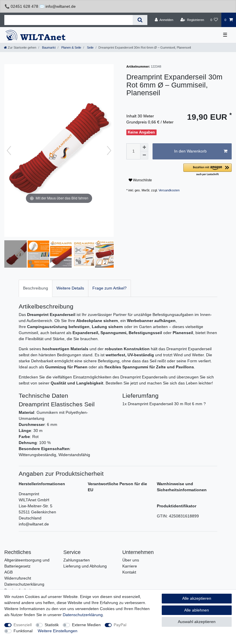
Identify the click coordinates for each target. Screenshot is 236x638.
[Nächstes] (109, 150)
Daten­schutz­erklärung (83, 614)
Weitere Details (70, 288)
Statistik (52, 624)
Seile (90, 47)
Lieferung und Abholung (85, 566)
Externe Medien (86, 624)
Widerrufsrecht (17, 578)
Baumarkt (48, 47)
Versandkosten (169, 190)
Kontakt (129, 572)
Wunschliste (142, 180)
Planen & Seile (70, 47)
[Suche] (140, 20)
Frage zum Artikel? (109, 288)
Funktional (23, 631)
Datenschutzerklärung (24, 584)
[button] (207, 169)
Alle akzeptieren (196, 598)
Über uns (130, 560)
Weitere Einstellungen (57, 631)
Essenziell (23, 624)
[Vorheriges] (9, 150)
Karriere (129, 566)
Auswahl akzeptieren (197, 621)
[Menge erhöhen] (144, 147)
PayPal (120, 624)
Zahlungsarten (76, 560)
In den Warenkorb (190, 151)
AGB (8, 572)
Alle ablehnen (196, 610)
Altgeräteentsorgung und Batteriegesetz (27, 563)
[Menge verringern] (144, 155)
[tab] (35, 288)
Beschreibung (35, 288)
